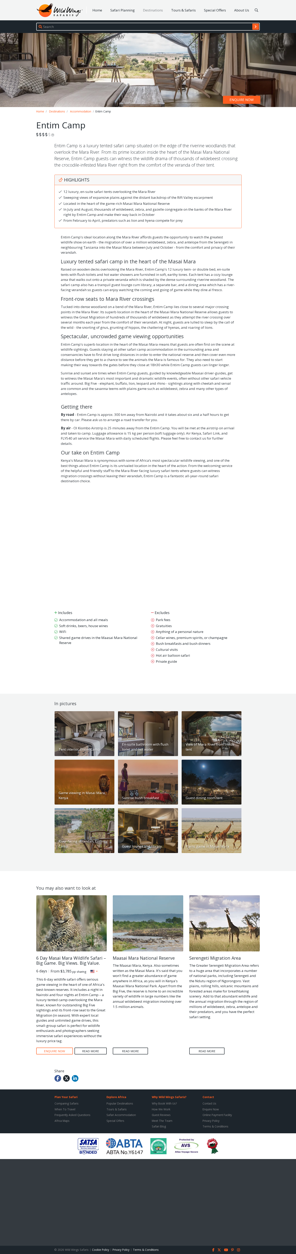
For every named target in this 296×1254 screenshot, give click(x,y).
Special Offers (215, 10)
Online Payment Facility (217, 1115)
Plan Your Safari (66, 1097)
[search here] (256, 10)
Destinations (153, 10)
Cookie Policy (100, 1250)
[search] (255, 27)
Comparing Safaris (67, 1103)
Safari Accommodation (121, 1115)
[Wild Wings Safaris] (59, 10)
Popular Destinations (120, 1103)
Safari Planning (122, 10)
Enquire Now (211, 1109)
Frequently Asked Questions (72, 1115)
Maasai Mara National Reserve (144, 958)
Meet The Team (162, 1121)
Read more (90, 1051)
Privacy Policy (211, 1121)
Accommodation (80, 111)
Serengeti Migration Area (215, 958)
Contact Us (209, 1103)
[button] (94, 971)
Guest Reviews (161, 1115)
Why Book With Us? (164, 1103)
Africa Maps (62, 1121)
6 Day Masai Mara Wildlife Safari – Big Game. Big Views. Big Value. (71, 960)
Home (97, 10)
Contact (208, 1097)
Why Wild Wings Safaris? (169, 1097)
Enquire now (242, 99)
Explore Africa (116, 1097)
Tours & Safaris (183, 10)
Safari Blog (159, 1126)
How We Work (161, 1109)
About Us (241, 10)
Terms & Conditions (215, 1126)
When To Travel (65, 1109)
